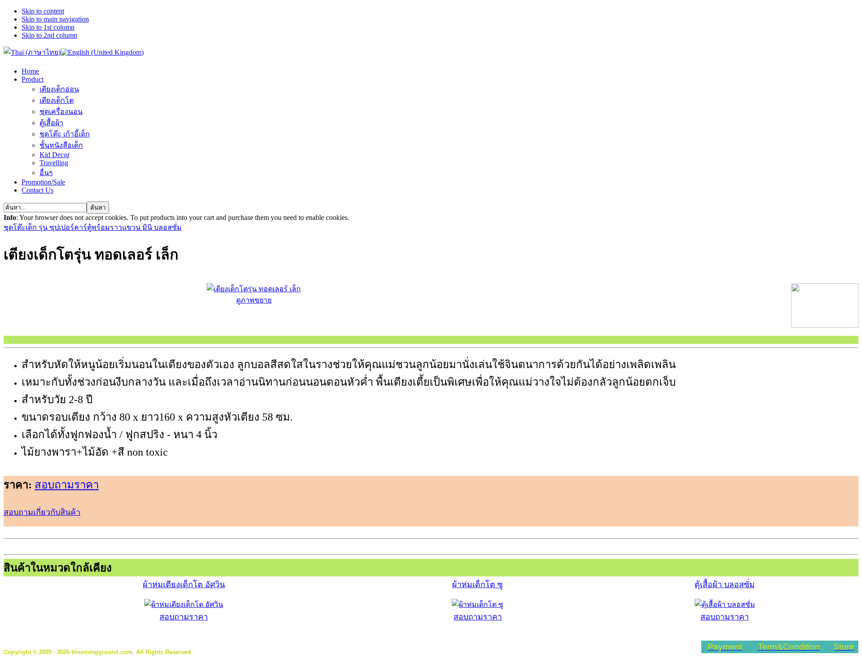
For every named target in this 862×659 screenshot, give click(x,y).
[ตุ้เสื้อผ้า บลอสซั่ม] (725, 604)
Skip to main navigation (55, 19)
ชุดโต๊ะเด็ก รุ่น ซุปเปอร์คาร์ (45, 227)
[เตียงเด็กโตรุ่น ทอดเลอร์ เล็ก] (824, 325)
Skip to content (43, 11)
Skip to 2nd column (49, 35)
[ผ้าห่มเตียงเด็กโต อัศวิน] (183, 604)
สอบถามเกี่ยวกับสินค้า (42, 512)
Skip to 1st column (48, 27)
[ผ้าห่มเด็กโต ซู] (477, 604)
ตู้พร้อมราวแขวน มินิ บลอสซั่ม (134, 227)
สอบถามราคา (67, 485)
